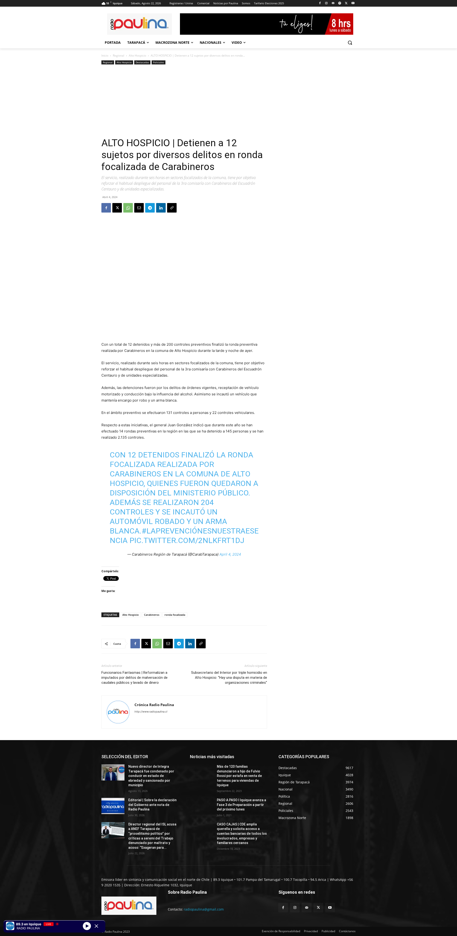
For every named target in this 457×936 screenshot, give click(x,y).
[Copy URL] (172, 208)
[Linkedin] (161, 208)
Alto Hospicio (137, 55)
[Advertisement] (184, 101)
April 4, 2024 (230, 554)
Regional (118, 55)
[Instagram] (326, 3)
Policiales (158, 62)
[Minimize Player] (96, 926)
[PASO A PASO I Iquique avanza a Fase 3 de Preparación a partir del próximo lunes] (201, 806)
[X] (346, 3)
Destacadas (142, 62)
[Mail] (333, 3)
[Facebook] (320, 3)
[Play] (87, 926)
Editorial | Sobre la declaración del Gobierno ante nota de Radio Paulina (152, 804)
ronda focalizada (174, 614)
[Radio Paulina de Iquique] (139, 24)
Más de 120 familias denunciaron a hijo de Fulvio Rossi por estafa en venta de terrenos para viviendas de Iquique (239, 776)
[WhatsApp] (128, 208)
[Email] (139, 208)
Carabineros (151, 614)
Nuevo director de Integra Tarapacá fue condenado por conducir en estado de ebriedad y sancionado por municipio (151, 776)
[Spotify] (340, 3)
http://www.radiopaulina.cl (150, 711)
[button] (350, 42)
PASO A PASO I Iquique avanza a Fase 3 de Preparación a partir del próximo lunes (241, 804)
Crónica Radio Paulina (154, 704)
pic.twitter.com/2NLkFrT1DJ (186, 540)
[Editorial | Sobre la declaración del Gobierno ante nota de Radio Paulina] (112, 806)
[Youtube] (353, 3)
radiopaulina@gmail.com (204, 909)
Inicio (104, 55)
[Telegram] (150, 208)
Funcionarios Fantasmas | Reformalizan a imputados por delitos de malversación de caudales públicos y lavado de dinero (134, 677)
